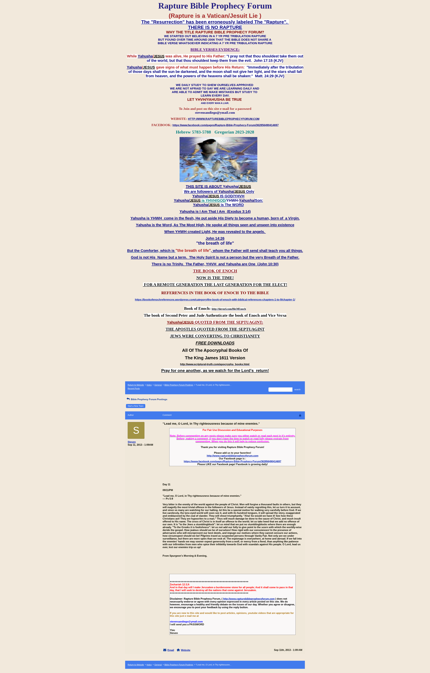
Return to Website (136, 385)
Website (185, 650)
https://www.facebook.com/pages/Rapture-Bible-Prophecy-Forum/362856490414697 (232, 461)
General (158, 385)
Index (149, 385)
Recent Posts (134, 388)
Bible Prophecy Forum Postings (178, 385)
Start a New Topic (136, 406)
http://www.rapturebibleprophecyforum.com (232, 455)
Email (170, 650)
